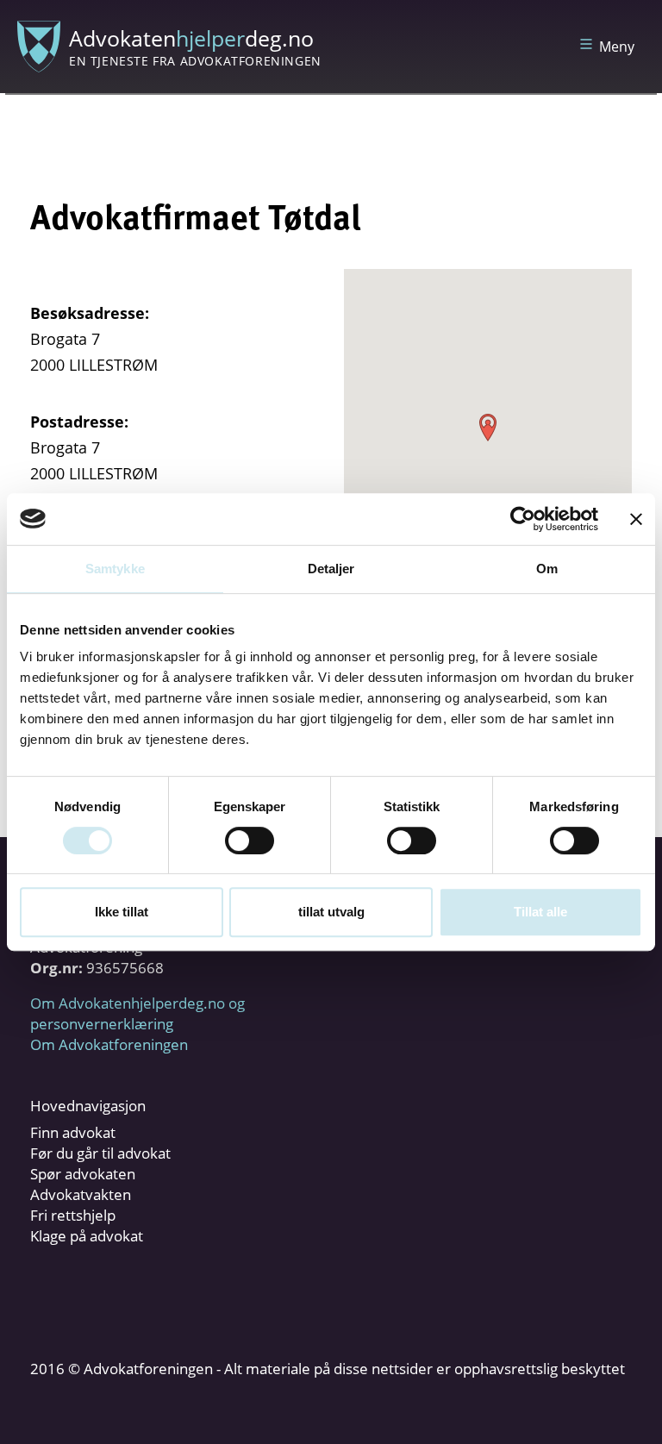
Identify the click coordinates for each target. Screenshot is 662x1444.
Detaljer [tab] (331, 568)
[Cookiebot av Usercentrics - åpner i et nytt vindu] (522, 519)
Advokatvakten (80, 1194)
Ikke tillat (121, 911)
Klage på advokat (86, 1236)
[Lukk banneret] (636, 519)
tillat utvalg (331, 911)
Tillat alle (540, 911)
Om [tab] (547, 568)
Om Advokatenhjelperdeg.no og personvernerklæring (137, 1013)
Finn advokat (73, 1132)
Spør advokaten (82, 1174)
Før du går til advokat (100, 1153)
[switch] (249, 840)
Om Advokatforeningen (109, 1044)
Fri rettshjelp (73, 1215)
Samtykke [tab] (115, 568)
